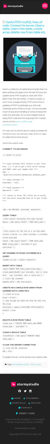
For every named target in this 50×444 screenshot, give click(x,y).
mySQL (26, 364)
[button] (45, 6)
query (38, 364)
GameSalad (17, 364)
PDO (33, 364)
